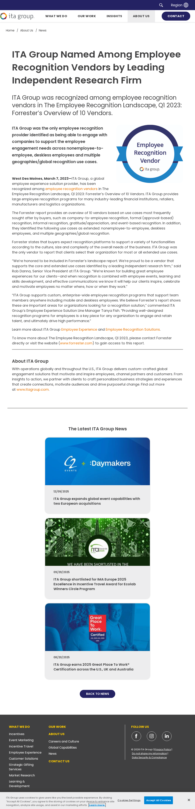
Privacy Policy (162, 749)
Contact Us (59, 761)
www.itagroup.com (33, 389)
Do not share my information (149, 753)
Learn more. (97, 805)
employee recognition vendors (71, 188)
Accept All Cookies (158, 800)
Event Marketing (21, 740)
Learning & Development (19, 783)
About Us (57, 734)
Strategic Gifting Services (21, 766)
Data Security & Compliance (149, 757)
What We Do (19, 727)
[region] (97, 800)
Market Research (22, 775)
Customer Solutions (23, 758)
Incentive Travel (21, 746)
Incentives (16, 734)
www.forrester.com (76, 343)
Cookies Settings (128, 800)
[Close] (189, 800)
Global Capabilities (63, 747)
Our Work (57, 727)
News (53, 753)
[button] (161, 5)
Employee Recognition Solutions (133, 329)
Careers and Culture (64, 741)
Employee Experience (79, 329)
